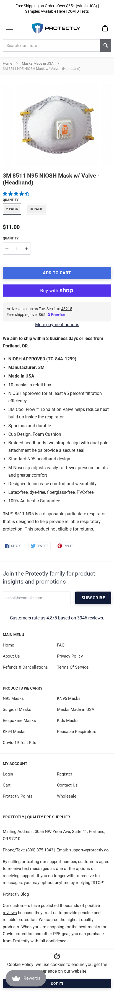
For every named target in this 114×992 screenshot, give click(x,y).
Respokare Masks (19, 720)
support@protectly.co (89, 850)
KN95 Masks (69, 698)
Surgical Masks (17, 709)
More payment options (57, 324)
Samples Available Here (45, 11)
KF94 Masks (14, 731)
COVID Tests (78, 11)
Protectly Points (17, 796)
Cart (7, 785)
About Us (11, 656)
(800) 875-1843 (39, 850)
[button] (16, 193)
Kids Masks (68, 720)
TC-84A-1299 (61, 359)
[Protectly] (57, 28)
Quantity (11, 200)
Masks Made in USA (37, 63)
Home (7, 63)
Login (8, 774)
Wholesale (66, 796)
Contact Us (67, 785)
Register (64, 774)
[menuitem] (105, 28)
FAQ (60, 645)
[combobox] (51, 45)
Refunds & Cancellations (25, 667)
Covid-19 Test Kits (19, 742)
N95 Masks (13, 698)
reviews (10, 912)
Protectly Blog (16, 894)
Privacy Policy (70, 656)
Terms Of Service (73, 667)
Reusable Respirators (76, 731)
